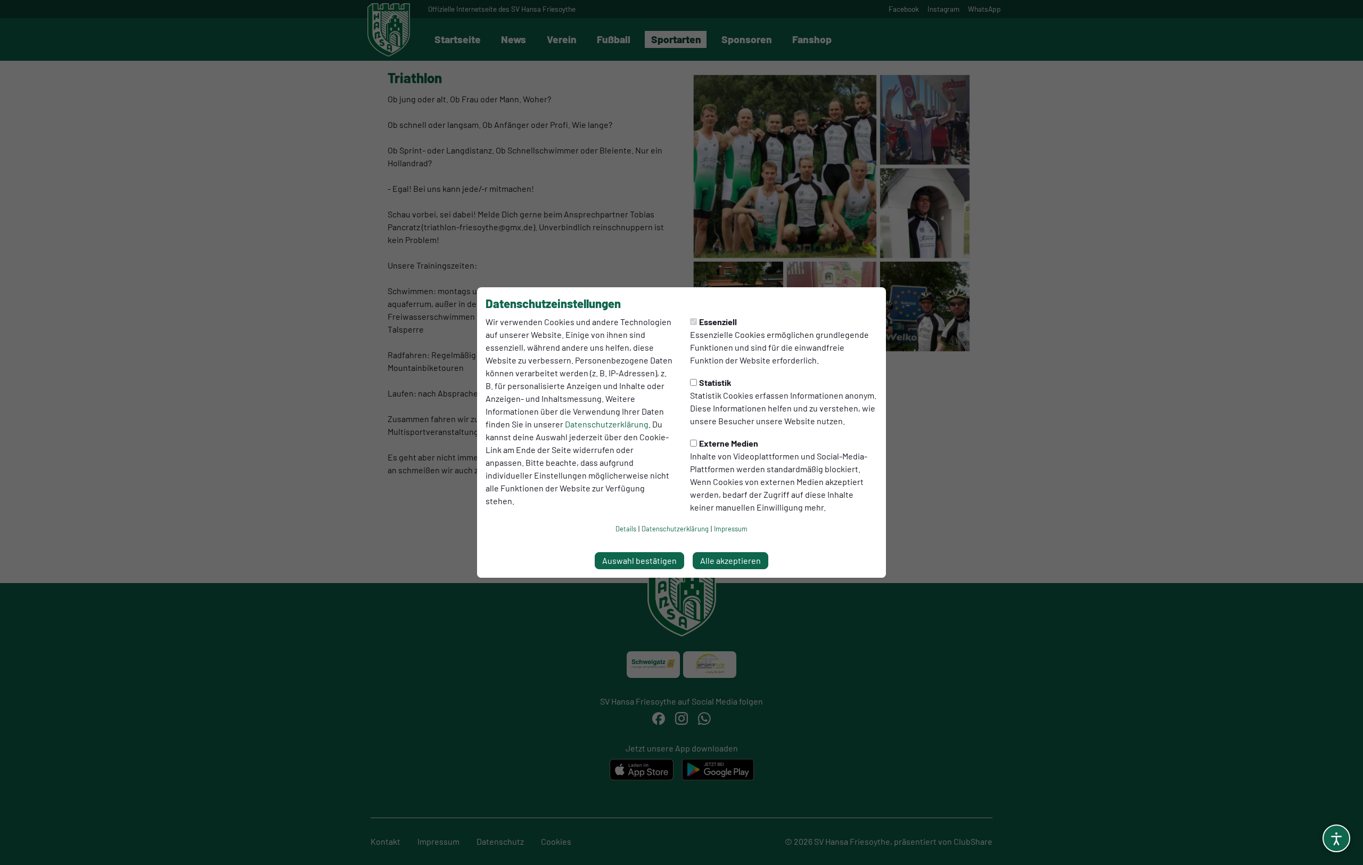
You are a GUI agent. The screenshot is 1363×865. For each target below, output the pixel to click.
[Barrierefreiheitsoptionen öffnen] (1336, 838)
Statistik (715, 382)
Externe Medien (728, 443)
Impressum (731, 528)
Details (625, 528)
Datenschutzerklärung (606, 424)
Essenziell (718, 322)
